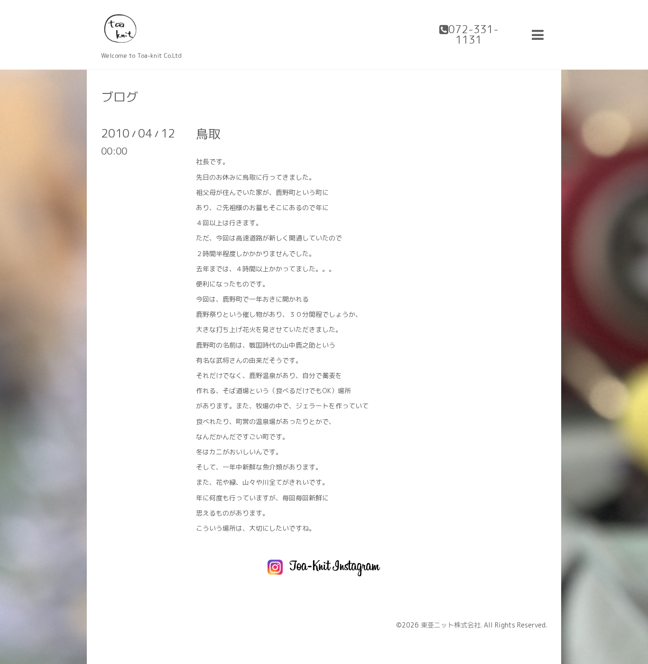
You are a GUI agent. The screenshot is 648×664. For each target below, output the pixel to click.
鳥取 (208, 133)
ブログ (119, 97)
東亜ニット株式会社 (451, 624)
